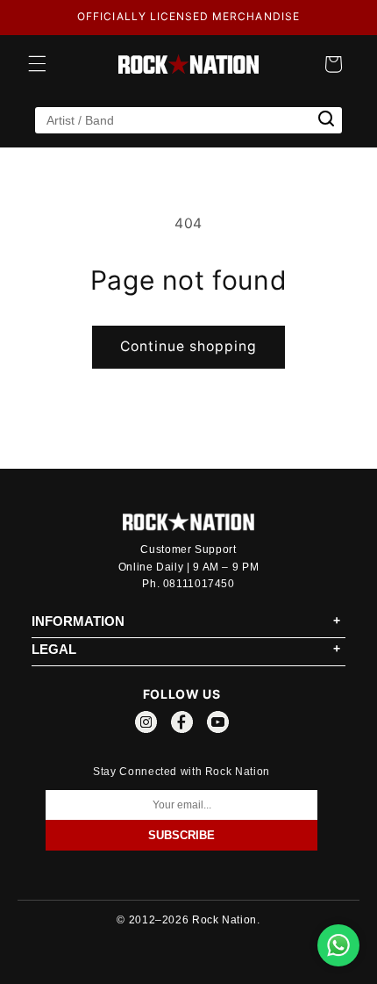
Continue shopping (189, 346)
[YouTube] (218, 725)
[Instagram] (146, 725)
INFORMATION (78, 621)
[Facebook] (182, 725)
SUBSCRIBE (181, 835)
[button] (37, 64)
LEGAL (54, 649)
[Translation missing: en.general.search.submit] (326, 120)
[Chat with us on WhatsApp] (338, 945)
